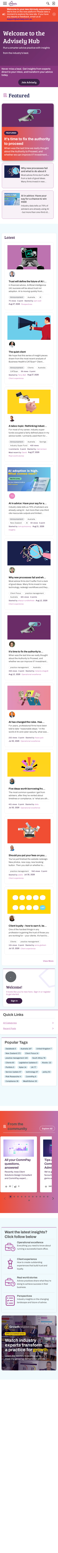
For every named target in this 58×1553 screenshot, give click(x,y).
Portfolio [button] (10, 1067)
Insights (12, 530)
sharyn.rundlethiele (26, 600)
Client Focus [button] (15, 593)
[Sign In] (53, 3)
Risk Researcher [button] (13, 1076)
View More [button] (48, 961)
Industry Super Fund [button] (18, 445)
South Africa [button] (38, 1058)
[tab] (10, 1196)
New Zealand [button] (16, 523)
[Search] (48, 3)
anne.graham (40, 945)
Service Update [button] (13, 1072)
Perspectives (26, 304)
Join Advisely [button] (29, 82)
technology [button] (32, 1072)
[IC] (13, 3)
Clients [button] (31, 368)
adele (20, 875)
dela (37, 804)
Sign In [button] (14, 1001)
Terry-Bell (22, 375)
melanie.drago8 (41, 671)
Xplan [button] (22, 1067)
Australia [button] (31, 297)
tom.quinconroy (24, 526)
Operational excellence (31, 674)
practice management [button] (34, 593)
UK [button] (33, 1067)
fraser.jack (39, 738)
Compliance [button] (12, 1081)
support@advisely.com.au (19, 19)
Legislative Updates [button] (28, 1063)
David (24, 452)
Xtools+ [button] (46, 1063)
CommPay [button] (31, 1076)
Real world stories (16, 456)
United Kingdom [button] (44, 1049)
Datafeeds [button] (11, 1049)
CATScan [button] (14, 371)
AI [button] (40, 297)
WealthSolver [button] (30, 1081)
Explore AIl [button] (47, 1128)
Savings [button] (42, 442)
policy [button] (46, 1072)
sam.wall (37, 301)
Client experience (16, 378)
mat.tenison (42, 449)
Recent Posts (9, 1028)
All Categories (10, 1023)
